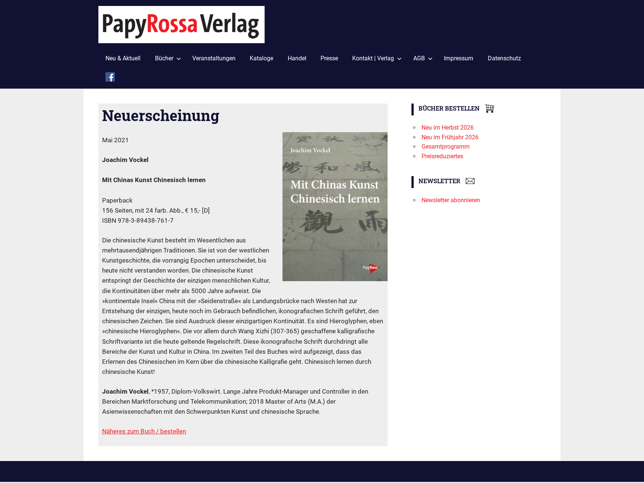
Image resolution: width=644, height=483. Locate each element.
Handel (297, 58)
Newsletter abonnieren (451, 200)
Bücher (164, 58)
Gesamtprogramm (446, 146)
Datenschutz (504, 58)
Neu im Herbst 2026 (448, 127)
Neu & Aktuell (123, 58)
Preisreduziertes (442, 156)
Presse (329, 58)
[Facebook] (110, 78)
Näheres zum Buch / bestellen (144, 431)
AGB (419, 58)
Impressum (458, 58)
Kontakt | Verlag (373, 58)
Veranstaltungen (214, 58)
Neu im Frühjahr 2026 (450, 137)
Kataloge (261, 58)
